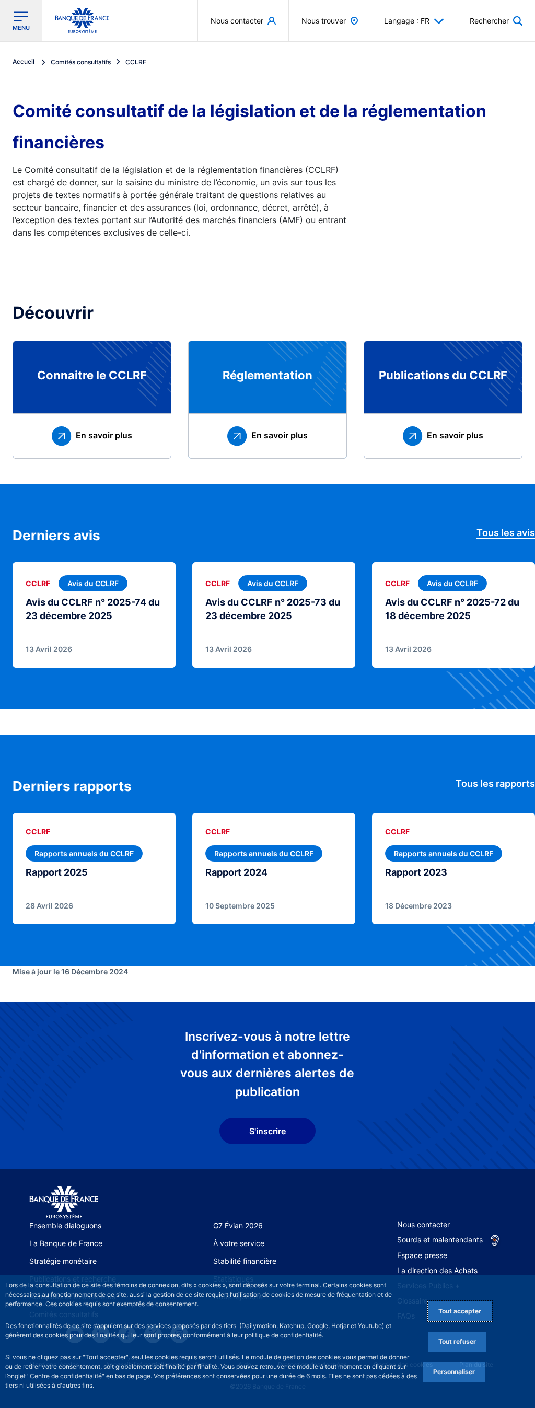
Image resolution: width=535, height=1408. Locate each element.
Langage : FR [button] (406, 20)
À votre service (238, 1243)
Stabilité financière (244, 1260)
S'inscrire (267, 1131)
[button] (496, 20)
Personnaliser (454, 1372)
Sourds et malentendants (440, 1239)
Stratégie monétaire (63, 1260)
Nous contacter (423, 1224)
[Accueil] (63, 1202)
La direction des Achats (437, 1270)
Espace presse (422, 1255)
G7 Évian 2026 (238, 1225)
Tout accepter (459, 1311)
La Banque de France (65, 1243)
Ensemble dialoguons (65, 1225)
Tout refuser (457, 1341)
